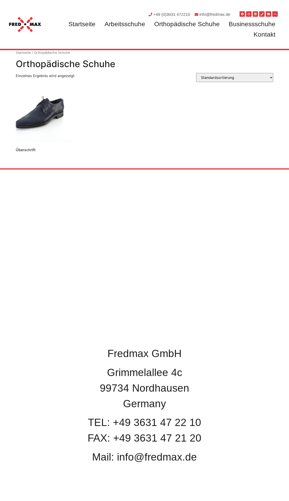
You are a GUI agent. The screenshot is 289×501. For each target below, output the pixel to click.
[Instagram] (249, 14)
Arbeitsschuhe (125, 24)
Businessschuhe (252, 24)
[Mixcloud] (275, 14)
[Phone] (262, 14)
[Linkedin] (255, 14)
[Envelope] (268, 14)
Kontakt (264, 34)
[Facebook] (242, 14)
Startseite (82, 24)
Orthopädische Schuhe (187, 24)
